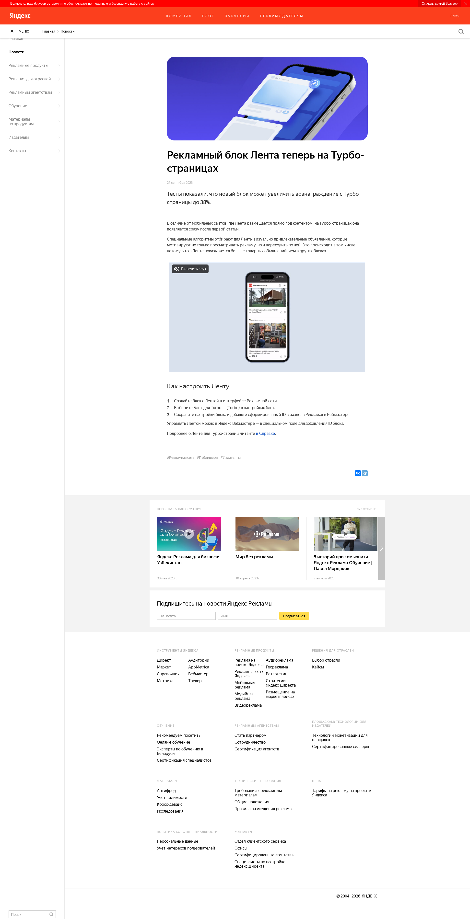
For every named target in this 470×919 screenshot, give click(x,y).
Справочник (168, 674)
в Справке (265, 433)
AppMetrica (198, 667)
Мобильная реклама (245, 684)
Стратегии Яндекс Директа (281, 683)
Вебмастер (198, 674)
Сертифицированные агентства (264, 855)
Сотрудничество (250, 742)
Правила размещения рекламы (263, 808)
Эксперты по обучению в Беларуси (180, 751)
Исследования (170, 811)
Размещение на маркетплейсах (280, 694)
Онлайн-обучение (173, 742)
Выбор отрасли (326, 660)
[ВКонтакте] (358, 473)
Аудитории (198, 660)
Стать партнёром (251, 735)
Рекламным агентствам (30, 92)
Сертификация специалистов (184, 760)
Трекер (195, 680)
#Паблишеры (207, 458)
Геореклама (277, 667)
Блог (208, 16)
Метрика (165, 680)
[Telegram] (365, 473)
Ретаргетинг (277, 674)
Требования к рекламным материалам (258, 792)
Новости (16, 52)
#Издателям (231, 458)
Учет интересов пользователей (186, 848)
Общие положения (252, 802)
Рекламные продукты (28, 65)
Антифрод (166, 790)
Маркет (164, 667)
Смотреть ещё (366, 509)
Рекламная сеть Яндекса (249, 673)
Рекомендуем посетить (178, 735)
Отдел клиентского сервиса (260, 841)
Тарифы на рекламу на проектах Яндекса (342, 792)
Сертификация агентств (257, 749)
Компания (179, 16)
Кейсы (318, 667)
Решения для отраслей (30, 79)
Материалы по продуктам (21, 121)
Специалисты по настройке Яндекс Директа (260, 864)
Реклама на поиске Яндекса (249, 662)
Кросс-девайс (169, 804)
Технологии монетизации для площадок (339, 737)
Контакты (17, 151)
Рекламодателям (282, 16)
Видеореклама (248, 705)
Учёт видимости (172, 797)
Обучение (18, 105)
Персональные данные (177, 841)
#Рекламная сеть (180, 458)
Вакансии (237, 16)
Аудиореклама (279, 660)
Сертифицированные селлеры (340, 746)
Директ (164, 660)
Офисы (241, 848)
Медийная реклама (244, 696)
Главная (16, 38)
